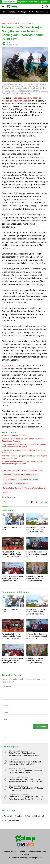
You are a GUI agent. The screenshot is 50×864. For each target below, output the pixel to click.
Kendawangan (36, 470)
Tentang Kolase (10, 852)
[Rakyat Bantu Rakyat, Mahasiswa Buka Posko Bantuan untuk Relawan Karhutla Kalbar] (13, 543)
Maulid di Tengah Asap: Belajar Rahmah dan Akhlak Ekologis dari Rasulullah (23, 440)
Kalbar (24, 470)
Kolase (9, 43)
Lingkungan (22, 23)
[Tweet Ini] (32, 502)
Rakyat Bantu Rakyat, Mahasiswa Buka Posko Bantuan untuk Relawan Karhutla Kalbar (24, 445)
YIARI (5, 492)
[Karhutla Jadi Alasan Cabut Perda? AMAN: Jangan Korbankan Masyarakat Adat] (37, 568)
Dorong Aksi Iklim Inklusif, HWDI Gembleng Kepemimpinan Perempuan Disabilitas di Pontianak (26, 780)
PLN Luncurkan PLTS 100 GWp (14, 435)
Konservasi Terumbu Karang (26, 475)
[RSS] (32, 845)
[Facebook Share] (27, 502)
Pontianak (8, 816)
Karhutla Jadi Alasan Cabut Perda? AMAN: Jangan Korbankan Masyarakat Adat (22, 462)
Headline (5, 23)
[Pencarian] (46, 7)
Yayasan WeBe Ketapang (35, 488)
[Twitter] (23, 845)
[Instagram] (27, 845)
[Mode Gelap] (42, 7)
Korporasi (13, 23)
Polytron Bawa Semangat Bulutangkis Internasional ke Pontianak (24, 451)
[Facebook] (19, 845)
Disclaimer (25, 854)
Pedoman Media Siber (37, 852)
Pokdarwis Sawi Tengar (28, 479)
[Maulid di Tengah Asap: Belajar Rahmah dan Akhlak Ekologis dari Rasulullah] (37, 519)
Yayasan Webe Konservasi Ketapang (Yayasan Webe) (21, 99)
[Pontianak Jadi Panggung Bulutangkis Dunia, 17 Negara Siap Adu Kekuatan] (13, 568)
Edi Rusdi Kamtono (11, 821)
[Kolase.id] (11, 6)
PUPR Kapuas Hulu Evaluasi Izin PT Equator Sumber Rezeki (26, 789)
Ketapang (7, 475)
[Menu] (3, 6)
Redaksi (22, 852)
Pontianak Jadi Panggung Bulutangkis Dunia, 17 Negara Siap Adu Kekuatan (24, 457)
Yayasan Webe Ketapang (13, 365)
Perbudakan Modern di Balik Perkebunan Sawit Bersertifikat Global (25, 771)
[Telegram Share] (41, 502)
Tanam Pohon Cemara (12, 488)
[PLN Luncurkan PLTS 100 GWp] (13, 519)
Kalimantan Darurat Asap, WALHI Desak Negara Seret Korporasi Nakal (25, 763)
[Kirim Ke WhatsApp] (46, 502)
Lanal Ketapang (9, 479)
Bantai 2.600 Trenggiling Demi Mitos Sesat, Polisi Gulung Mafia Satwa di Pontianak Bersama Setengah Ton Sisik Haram (26, 798)
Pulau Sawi (7, 484)
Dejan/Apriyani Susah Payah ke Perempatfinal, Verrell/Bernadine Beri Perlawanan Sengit (24, 754)
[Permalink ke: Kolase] (4, 43)
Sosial (30, 23)
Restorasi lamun (21, 484)
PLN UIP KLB (39, 816)
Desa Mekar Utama (11, 470)
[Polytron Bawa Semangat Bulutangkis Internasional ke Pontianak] (37, 543)
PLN (28, 816)
